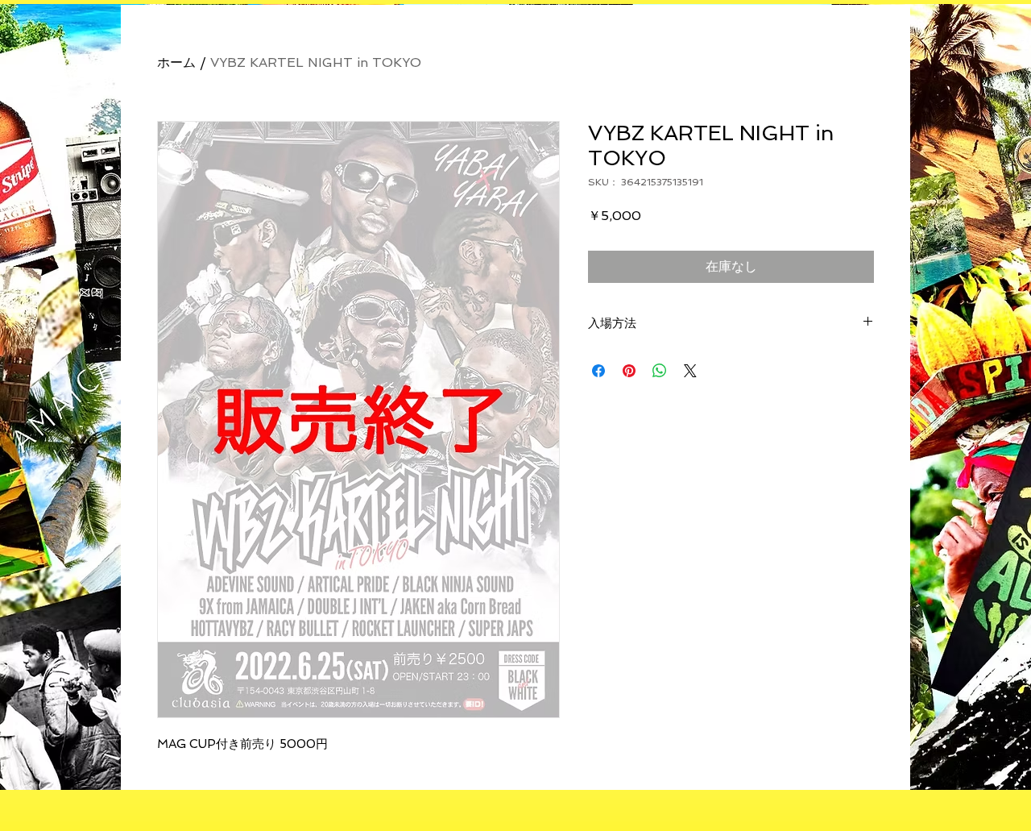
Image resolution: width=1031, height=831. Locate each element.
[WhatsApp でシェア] (659, 370)
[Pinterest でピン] (629, 370)
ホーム (176, 62)
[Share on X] (690, 370)
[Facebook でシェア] (598, 370)
